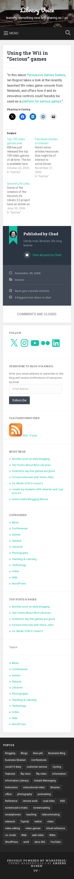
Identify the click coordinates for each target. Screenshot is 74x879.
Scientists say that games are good (33, 471)
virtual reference (55, 828)
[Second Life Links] (21, 198)
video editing (12, 828)
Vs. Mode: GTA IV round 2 (27, 483)
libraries (55, 787)
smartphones (13, 814)
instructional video (34, 787)
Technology (19, 565)
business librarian (15, 760)
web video (38, 835)
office (8, 794)
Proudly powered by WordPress (36, 860)
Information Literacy (17, 780)
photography (24, 794)
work (26, 842)
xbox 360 (40, 842)
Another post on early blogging (31, 458)
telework (10, 821)
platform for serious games (41, 101)
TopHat (25, 821)
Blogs (24, 753)
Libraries (17, 546)
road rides (49, 801)
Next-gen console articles (32, 290)
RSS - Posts (29, 435)
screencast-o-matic (16, 807)
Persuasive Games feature (46, 75)
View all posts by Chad (46, 255)
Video (15, 571)
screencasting (41, 807)
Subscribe (19, 400)
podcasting (44, 794)
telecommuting (51, 814)
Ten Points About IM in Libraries (31, 465)
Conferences (20, 528)
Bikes (15, 522)
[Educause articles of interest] (49, 157)
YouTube (56, 842)
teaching (31, 814)
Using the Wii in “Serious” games (27, 56)
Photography (20, 552)
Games (19, 279)
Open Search (67, 33)
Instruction (11, 787)
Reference (11, 801)
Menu (13, 33)
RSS (62, 801)
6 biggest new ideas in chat (33, 297)
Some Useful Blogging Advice (30, 499)
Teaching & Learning (24, 559)
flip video (41, 773)
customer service (37, 766)
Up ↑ (37, 870)
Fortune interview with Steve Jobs (32, 477)
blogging (10, 753)
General (16, 540)
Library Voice (37, 10)
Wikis (52, 835)
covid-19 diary (13, 766)
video (50, 821)
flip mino (26, 773)
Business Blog (56, 753)
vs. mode (10, 835)
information (59, 773)
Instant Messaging (45, 780)
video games (32, 828)
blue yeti (38, 753)
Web (14, 577)
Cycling (57, 766)
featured (10, 773)
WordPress (19, 583)
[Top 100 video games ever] (21, 155)
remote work (30, 801)
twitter (38, 821)
